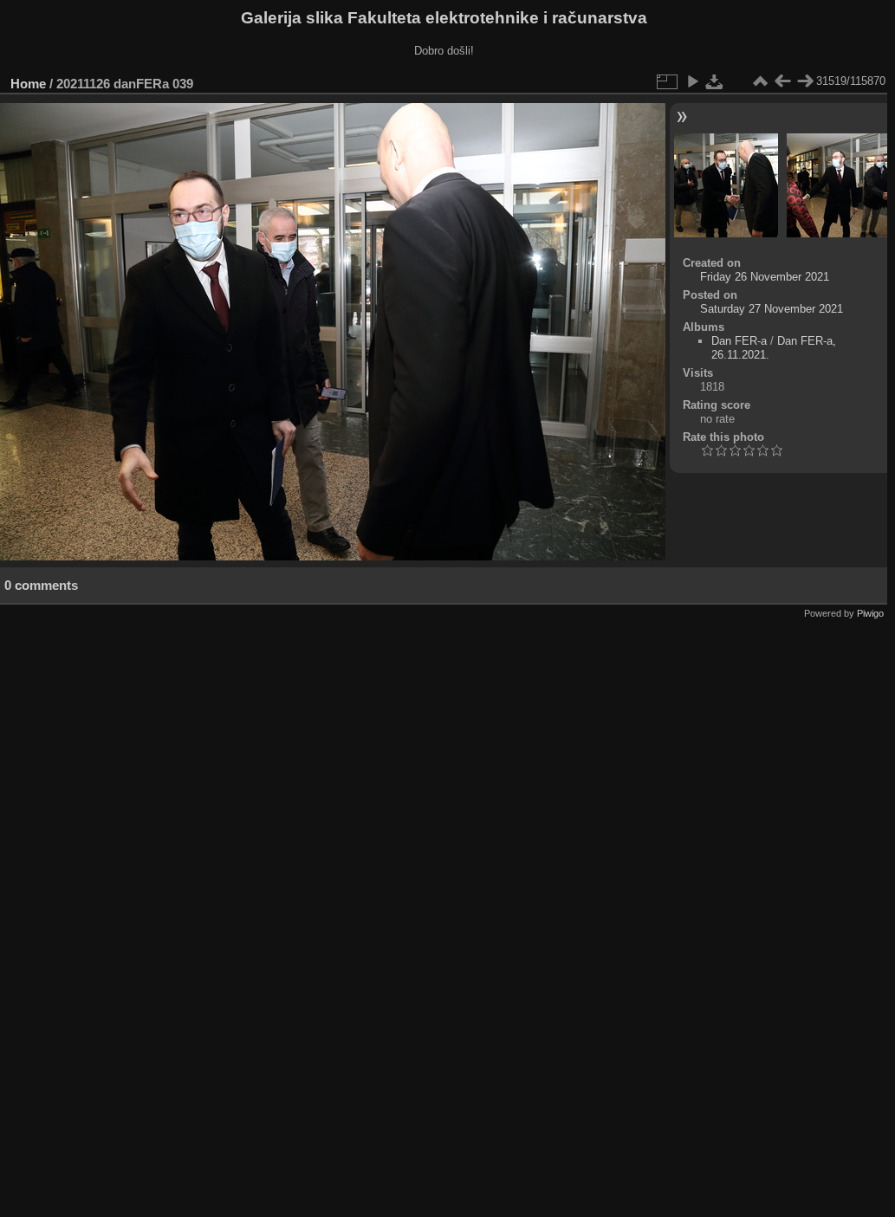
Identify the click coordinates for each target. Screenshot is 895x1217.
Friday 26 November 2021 (764, 276)
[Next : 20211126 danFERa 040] (805, 81)
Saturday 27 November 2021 (771, 308)
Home (28, 83)
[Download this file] (715, 81)
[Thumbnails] (760, 81)
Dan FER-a (739, 340)
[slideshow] (692, 81)
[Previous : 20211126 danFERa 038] (782, 81)
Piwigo (870, 613)
